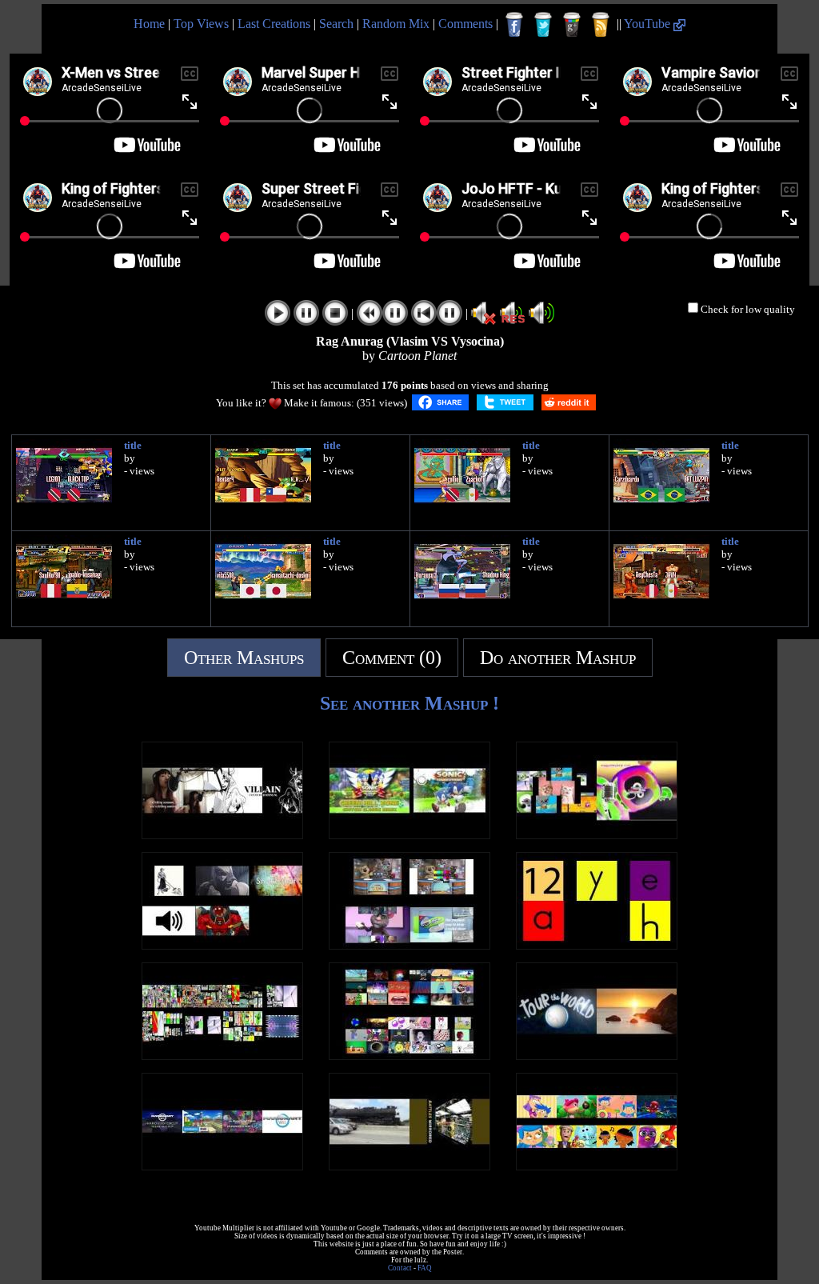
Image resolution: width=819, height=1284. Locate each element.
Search (336, 23)
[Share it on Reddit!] (568, 402)
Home (149, 23)
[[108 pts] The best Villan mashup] (222, 835)
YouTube (648, 23)
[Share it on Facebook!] (440, 402)
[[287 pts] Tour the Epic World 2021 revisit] (596, 1055)
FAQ (424, 1268)
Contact (400, 1268)
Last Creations (274, 23)
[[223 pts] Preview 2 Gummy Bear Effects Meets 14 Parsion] (596, 835)
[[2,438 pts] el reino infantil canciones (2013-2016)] (596, 1166)
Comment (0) (391, 657)
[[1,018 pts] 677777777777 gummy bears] (222, 1055)
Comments (465, 23)
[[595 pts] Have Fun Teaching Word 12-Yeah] (596, 945)
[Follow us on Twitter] (543, 25)
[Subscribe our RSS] (600, 25)
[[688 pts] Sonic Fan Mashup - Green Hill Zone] (409, 835)
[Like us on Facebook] (514, 25)
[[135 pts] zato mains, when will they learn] (222, 945)
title (133, 445)
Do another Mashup (558, 657)
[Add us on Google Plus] (572, 25)
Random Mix (395, 23)
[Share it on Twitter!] (505, 402)
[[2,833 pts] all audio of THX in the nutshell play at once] (409, 1055)
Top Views (201, 23)
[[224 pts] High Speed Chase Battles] (409, 1166)
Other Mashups (244, 657)
